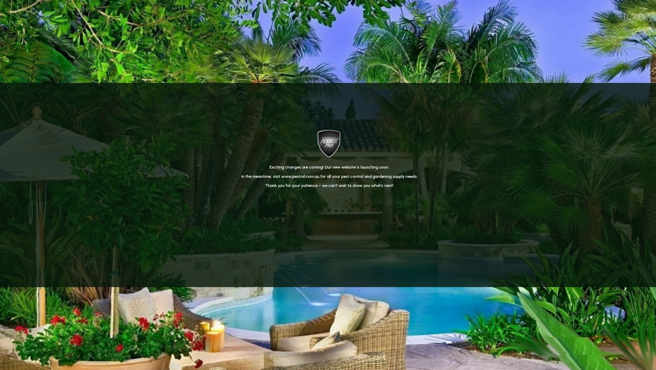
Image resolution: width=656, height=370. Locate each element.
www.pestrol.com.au (300, 176)
